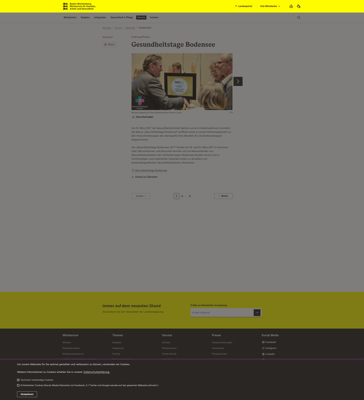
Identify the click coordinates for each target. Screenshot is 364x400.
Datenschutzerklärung (96, 371)
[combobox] (270, 6)
